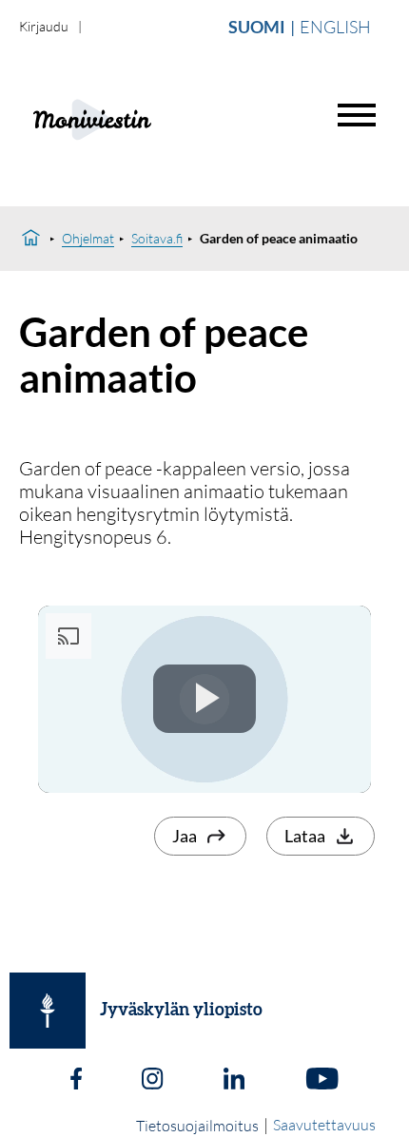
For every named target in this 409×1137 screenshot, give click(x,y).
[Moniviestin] (139, 117)
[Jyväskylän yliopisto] (48, 1011)
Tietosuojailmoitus (197, 1125)
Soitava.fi (157, 238)
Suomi (256, 26)
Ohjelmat (88, 238)
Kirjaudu (43, 26)
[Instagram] (152, 1081)
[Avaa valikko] (357, 115)
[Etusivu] (31, 238)
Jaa (184, 835)
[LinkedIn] (234, 1081)
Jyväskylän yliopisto (181, 1010)
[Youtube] (322, 1081)
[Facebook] (76, 1081)
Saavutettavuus (324, 1124)
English (335, 26)
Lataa (304, 835)
